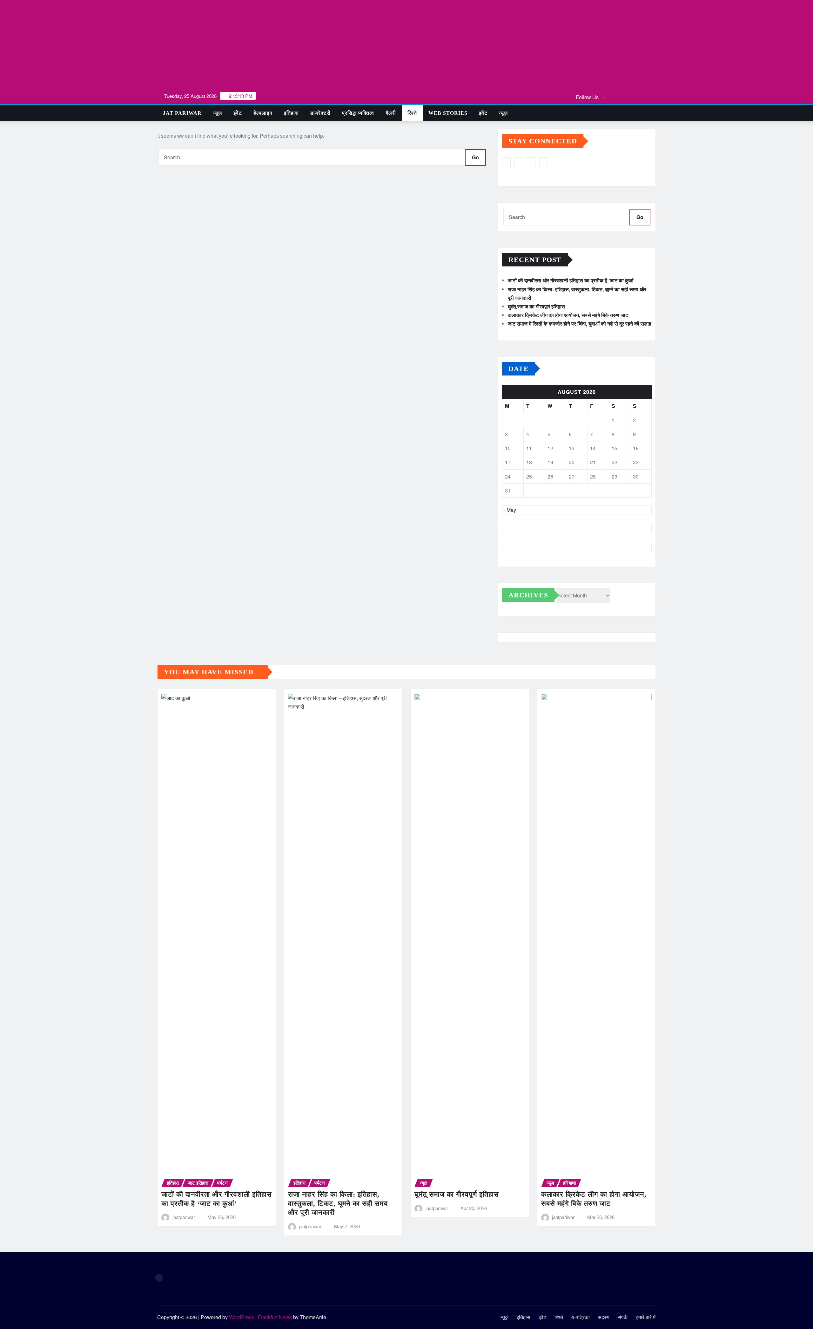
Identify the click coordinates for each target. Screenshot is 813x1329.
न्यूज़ (217, 113)
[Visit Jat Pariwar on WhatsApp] (518, 162)
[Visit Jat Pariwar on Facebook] (543, 162)
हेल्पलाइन (262, 113)
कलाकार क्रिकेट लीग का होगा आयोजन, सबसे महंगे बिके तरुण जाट (568, 315)
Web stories (447, 113)
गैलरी (391, 113)
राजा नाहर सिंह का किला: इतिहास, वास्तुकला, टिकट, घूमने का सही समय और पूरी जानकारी (338, 1203)
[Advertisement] (406, 44)
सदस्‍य (603, 1317)
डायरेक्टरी (320, 113)
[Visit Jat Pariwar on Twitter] (531, 162)
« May (509, 509)
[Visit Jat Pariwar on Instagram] (506, 162)
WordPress (241, 1317)
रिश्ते (412, 113)
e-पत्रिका (580, 1317)
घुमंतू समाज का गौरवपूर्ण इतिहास (536, 306)
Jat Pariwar (182, 113)
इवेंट (237, 113)
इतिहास (291, 113)
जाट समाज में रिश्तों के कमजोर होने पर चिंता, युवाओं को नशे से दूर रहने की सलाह (579, 323)
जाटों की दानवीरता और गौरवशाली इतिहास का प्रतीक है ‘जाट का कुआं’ (571, 280)
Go (475, 157)
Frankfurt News (275, 1317)
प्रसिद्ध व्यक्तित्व (358, 113)
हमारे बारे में (645, 1317)
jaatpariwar (183, 1217)
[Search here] (654, 113)
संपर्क (623, 1317)
